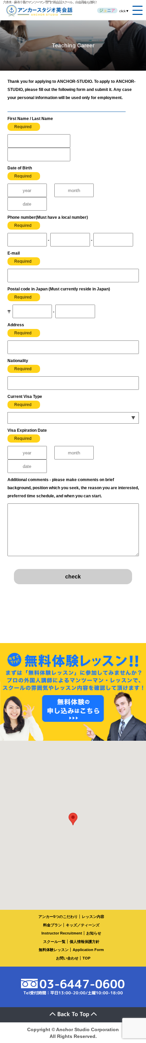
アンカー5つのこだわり (58, 917)
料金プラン (52, 925)
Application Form (88, 950)
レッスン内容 (93, 917)
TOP (86, 958)
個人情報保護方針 (84, 942)
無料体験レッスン (54, 950)
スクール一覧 (54, 942)
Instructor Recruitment (61, 933)
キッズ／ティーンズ (82, 925)
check (73, 576)
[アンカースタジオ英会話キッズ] (107, 10)
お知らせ (93, 933)
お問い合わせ (67, 958)
